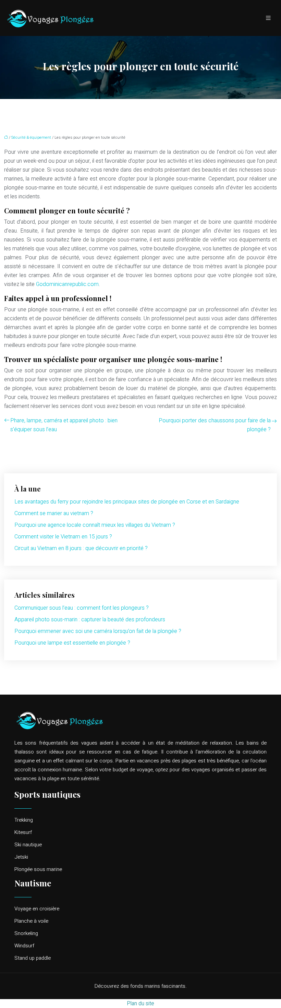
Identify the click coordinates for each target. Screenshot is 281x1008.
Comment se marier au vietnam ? (53, 513)
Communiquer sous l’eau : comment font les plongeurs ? (81, 608)
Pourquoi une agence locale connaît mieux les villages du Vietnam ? (94, 525)
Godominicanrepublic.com (67, 284)
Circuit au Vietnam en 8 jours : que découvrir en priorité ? (81, 548)
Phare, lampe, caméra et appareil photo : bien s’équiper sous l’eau (64, 425)
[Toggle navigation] (268, 18)
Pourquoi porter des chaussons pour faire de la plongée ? (215, 425)
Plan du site (140, 1003)
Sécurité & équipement (31, 137)
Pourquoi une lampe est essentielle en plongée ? (72, 643)
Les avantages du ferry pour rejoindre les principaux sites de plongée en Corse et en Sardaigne (126, 502)
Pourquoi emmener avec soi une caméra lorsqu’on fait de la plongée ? (97, 631)
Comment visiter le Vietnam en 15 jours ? (63, 537)
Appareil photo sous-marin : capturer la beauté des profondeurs (89, 619)
